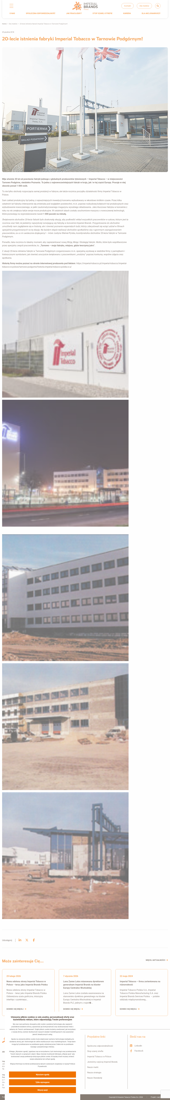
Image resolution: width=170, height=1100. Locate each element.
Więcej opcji (42, 1090)
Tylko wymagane (42, 1082)
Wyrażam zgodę (42, 1074)
